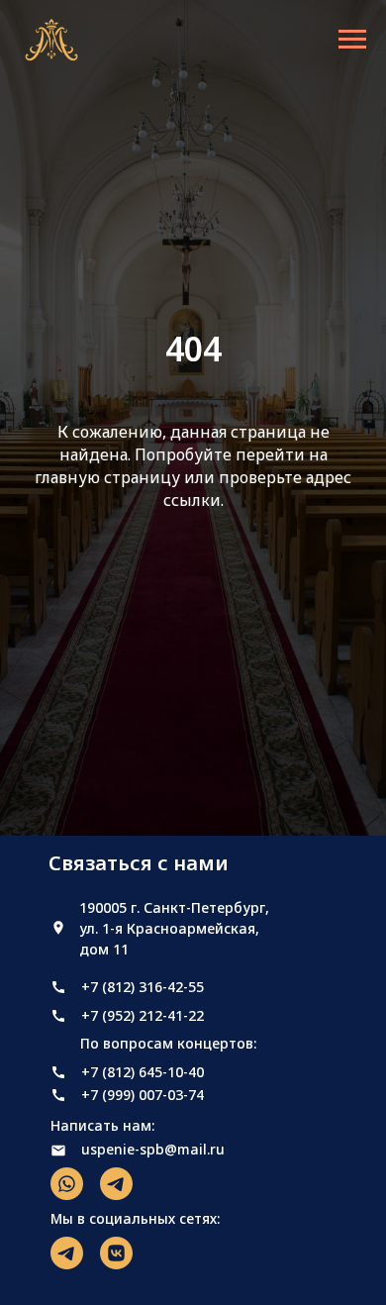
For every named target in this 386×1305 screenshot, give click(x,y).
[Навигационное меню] (352, 40)
